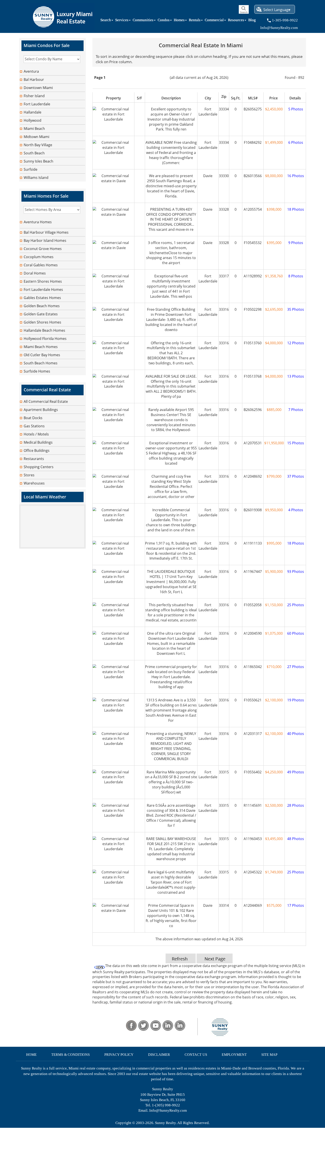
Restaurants (34, 458)
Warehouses (34, 483)
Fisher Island (34, 95)
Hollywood (32, 120)
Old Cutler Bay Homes (42, 354)
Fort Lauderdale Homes (43, 289)
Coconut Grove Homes (43, 248)
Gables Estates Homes (42, 297)
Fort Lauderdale (37, 104)
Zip (223, 96)
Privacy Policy (119, 1054)
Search (105, 21)
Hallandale (32, 112)
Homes (179, 21)
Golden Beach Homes (42, 305)
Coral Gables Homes (41, 265)
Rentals (195, 21)
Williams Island (36, 177)
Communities (143, 21)
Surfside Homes (37, 371)
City (208, 98)
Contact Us (196, 1054)
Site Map (269, 1054)
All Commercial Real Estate (46, 401)
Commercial (214, 21)
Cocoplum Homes (39, 256)
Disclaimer (159, 1054)
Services (121, 21)
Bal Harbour (34, 79)
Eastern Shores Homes (43, 281)
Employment (234, 1054)
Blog (252, 21)
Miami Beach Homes (41, 346)
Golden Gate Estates (41, 314)
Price (274, 98)
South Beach (34, 153)
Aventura (31, 71)
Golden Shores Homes (42, 322)
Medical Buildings (38, 442)
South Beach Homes (40, 363)
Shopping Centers (39, 466)
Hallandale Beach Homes (44, 330)
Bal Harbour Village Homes (46, 232)
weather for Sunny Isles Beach (52, 546)
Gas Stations (34, 426)
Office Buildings (37, 450)
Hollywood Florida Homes (45, 338)
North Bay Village (38, 144)
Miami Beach (34, 128)
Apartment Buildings (41, 409)
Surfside (30, 169)
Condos (164, 21)
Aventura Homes (38, 222)
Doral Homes (35, 273)
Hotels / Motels (36, 434)
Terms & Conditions (70, 1054)
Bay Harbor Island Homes (45, 240)
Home (31, 1054)
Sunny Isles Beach (38, 161)
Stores (29, 475)
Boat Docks (33, 417)
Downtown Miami (38, 87)
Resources (236, 21)
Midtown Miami (36, 136)
